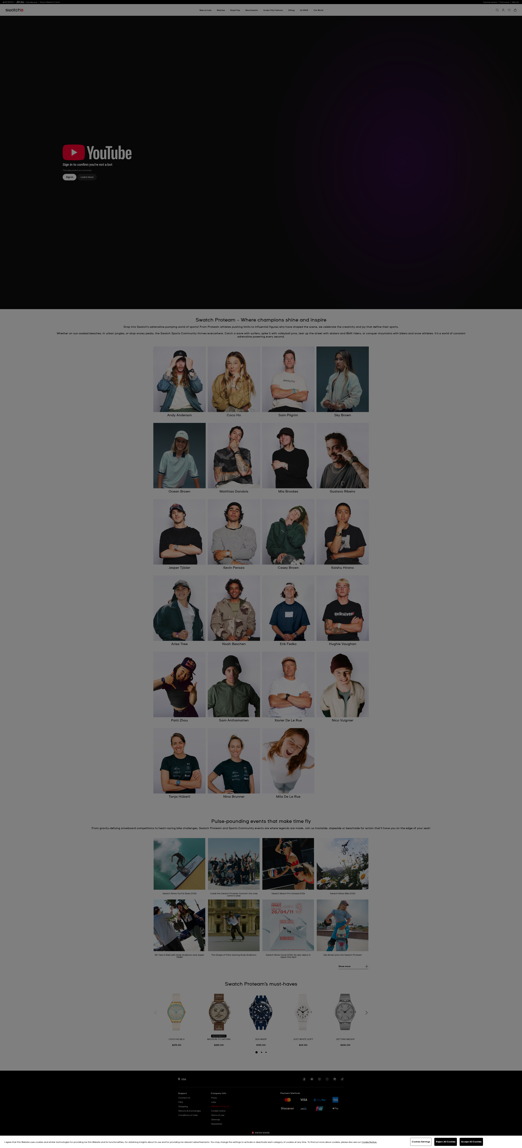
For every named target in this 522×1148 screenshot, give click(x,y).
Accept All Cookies (471, 1142)
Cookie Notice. (369, 1142)
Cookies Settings (421, 1142)
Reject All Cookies (445, 1142)
